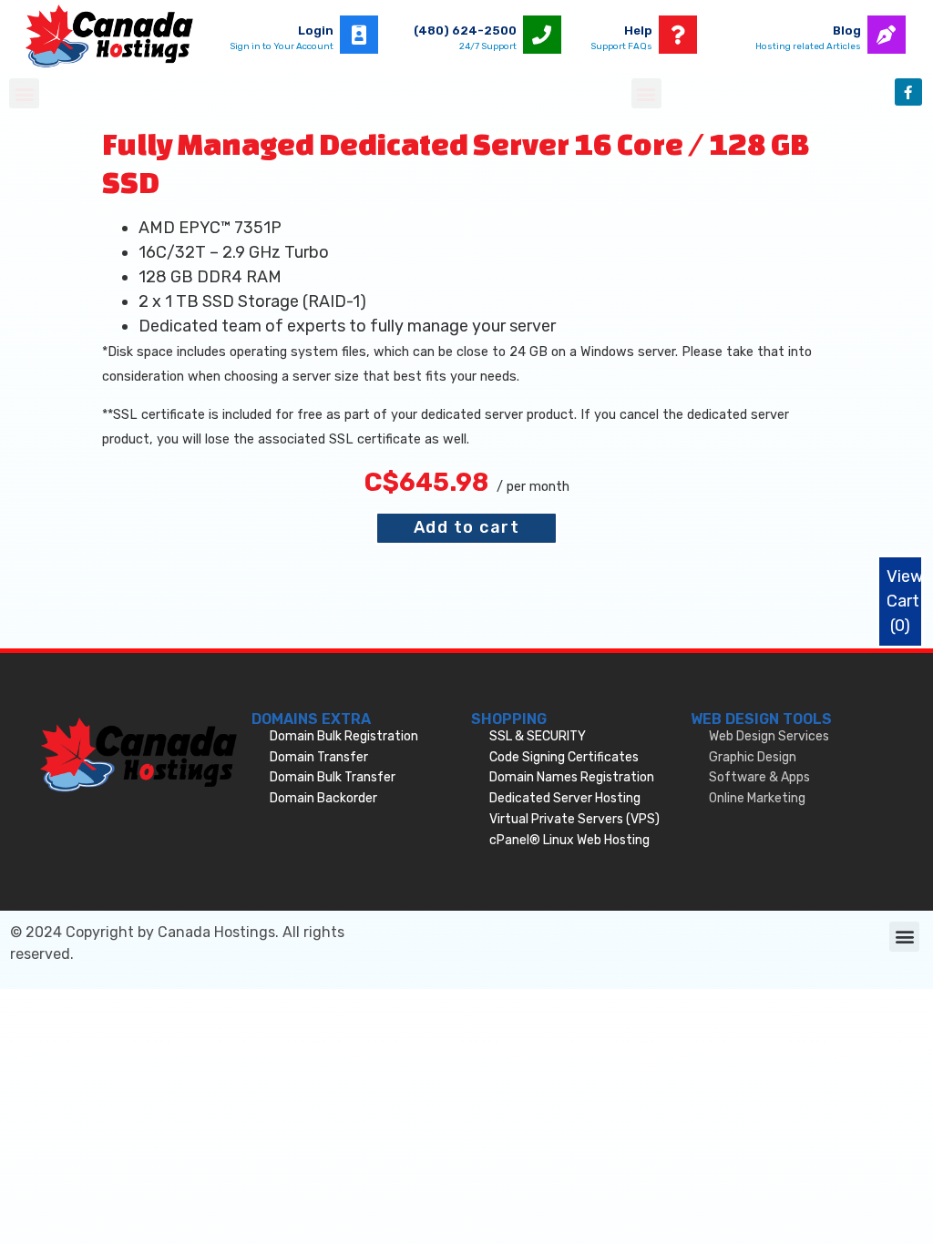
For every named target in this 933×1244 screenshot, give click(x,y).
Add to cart (467, 527)
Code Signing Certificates (564, 757)
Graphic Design (752, 757)
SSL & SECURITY (537, 736)
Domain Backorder (323, 798)
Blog (847, 30)
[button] (24, 93)
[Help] (678, 34)
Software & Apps (759, 777)
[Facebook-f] (908, 92)
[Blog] (886, 34)
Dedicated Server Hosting (565, 798)
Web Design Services (769, 736)
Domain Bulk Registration (344, 736)
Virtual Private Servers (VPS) (574, 819)
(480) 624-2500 (465, 30)
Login (315, 30)
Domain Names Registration (571, 777)
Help (638, 30)
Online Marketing (757, 798)
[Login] (359, 34)
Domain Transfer (319, 757)
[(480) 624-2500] (542, 34)
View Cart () (905, 601)
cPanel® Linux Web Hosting (569, 840)
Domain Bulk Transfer (332, 777)
